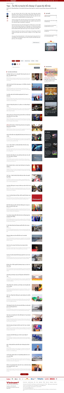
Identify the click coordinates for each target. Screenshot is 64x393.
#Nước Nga (18, 60)
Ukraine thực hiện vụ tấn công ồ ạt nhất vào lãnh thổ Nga (50, 21)
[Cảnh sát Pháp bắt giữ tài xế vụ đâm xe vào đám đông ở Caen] (37, 107)
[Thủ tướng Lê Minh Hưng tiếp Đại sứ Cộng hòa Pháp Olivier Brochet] (37, 127)
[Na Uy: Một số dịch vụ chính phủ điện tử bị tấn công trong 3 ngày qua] (37, 147)
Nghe (47, 140)
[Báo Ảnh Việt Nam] (52, 379)
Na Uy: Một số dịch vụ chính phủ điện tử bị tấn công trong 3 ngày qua (18, 145)
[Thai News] (22, 379)
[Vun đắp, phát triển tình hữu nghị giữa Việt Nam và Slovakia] (37, 97)
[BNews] (12, 379)
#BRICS (22, 60)
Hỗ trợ (37, 382)
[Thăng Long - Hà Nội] (53, 0)
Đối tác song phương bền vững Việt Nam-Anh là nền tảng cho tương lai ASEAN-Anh (19, 365)
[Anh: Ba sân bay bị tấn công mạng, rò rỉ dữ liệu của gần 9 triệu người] (37, 86)
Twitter (7, 16)
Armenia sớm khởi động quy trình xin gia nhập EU (17, 334)
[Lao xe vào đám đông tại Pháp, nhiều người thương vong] (37, 197)
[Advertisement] (26, 51)
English (41, 0)
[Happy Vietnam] (27, 379)
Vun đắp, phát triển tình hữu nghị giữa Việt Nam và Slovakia (17, 95)
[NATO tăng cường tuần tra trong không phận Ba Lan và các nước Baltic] (37, 357)
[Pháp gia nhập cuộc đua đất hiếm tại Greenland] (37, 238)
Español (46, 0)
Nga (37, 60)
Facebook (7, 14)
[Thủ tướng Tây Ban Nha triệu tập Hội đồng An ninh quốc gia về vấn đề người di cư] (37, 307)
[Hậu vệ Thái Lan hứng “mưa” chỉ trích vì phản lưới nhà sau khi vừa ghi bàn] (54, 152)
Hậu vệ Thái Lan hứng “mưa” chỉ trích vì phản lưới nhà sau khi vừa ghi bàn (48, 152)
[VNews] (56, 379)
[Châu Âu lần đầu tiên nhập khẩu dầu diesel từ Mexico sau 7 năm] (37, 137)
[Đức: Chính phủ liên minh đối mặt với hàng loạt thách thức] (37, 347)
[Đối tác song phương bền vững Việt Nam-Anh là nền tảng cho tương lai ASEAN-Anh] (37, 367)
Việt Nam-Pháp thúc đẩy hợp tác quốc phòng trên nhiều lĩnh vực (18, 295)
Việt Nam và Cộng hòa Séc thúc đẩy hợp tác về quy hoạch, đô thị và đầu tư (19, 315)
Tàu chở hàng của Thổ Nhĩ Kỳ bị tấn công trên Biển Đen (50, 31)
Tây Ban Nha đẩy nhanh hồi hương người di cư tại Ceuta (18, 254)
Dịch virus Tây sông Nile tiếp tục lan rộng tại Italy (17, 245)
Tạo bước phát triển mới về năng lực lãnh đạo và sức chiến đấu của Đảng (51, 97)
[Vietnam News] (40, 379)
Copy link (7, 21)
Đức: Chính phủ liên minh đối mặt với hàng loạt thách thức (18, 345)
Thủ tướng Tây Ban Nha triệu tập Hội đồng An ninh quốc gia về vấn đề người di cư (19, 306)
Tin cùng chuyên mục (12, 71)
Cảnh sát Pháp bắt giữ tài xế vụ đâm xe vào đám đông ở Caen (18, 105)
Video (47, 85)
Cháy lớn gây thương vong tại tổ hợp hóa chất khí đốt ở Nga (18, 275)
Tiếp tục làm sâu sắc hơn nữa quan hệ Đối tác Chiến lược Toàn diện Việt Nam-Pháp (19, 115)
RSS (34, 382)
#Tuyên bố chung (27, 60)
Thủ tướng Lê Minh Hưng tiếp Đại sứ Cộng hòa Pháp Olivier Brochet (18, 125)
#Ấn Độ (13, 60)
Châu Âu (12, 3)
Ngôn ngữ (40, 382)
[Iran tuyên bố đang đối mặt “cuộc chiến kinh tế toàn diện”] (54, 145)
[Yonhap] (33, 379)
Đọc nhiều (48, 13)
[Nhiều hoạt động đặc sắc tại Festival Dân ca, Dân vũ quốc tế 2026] (50, 72)
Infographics (49, 66)
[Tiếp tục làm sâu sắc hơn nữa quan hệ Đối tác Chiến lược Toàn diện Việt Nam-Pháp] (37, 117)
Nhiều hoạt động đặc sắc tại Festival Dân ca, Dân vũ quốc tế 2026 (50, 79)
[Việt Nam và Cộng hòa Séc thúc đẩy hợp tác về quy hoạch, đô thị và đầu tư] (37, 317)
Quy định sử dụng (30, 382)
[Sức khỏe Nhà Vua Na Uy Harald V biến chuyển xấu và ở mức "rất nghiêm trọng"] (37, 76)
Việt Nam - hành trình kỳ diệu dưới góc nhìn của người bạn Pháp (18, 176)
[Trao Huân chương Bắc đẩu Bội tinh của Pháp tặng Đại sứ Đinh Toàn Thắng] (37, 217)
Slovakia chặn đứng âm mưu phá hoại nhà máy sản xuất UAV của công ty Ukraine (18, 155)
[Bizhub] (16, 379)
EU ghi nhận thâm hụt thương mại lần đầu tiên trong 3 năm (18, 226)
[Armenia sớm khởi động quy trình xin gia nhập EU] (37, 337)
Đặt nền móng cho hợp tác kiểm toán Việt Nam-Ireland (18, 325)
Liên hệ (55, 382)
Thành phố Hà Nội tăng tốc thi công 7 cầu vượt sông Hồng (51, 112)
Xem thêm (24, 374)
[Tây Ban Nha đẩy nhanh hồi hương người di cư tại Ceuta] (37, 257)
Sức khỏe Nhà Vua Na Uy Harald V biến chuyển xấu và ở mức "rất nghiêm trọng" (18, 74)
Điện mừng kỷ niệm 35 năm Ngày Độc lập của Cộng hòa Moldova (18, 165)
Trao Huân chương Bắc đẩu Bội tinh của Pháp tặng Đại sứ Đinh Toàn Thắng (18, 215)
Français (44, 0)
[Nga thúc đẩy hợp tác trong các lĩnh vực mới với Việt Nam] (37, 188)
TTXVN (44, 382)
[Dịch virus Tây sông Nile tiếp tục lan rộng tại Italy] (37, 247)
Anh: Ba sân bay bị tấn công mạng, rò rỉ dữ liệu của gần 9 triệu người (19, 84)
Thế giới (8, 3)
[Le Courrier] (46, 379)
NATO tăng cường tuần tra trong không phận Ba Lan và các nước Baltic (18, 355)
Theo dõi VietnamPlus (32, 64)
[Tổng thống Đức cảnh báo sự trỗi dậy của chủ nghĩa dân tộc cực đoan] (37, 287)
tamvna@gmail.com (43, 385)
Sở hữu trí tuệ (25, 382)
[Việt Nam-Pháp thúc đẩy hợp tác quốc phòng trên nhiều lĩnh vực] (37, 297)
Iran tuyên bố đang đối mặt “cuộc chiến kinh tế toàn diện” (48, 144)
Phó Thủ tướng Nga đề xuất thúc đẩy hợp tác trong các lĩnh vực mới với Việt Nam (18, 205)
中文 (49, 0)
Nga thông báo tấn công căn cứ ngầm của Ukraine (50, 16)
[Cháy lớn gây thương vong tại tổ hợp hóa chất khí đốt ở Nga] (37, 277)
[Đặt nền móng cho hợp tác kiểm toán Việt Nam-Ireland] (37, 327)
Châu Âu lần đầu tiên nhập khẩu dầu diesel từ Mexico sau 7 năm (19, 135)
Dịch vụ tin (47, 382)
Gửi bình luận (37, 67)
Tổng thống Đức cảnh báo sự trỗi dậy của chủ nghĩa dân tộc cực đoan (18, 285)
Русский (51, 0)
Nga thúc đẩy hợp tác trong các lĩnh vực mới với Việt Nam (19, 185)
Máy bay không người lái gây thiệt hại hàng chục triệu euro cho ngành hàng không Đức (48, 136)
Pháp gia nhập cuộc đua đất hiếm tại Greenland (17, 235)
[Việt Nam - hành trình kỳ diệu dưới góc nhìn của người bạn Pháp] (37, 178)
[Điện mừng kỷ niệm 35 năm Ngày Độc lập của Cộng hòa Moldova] (37, 167)
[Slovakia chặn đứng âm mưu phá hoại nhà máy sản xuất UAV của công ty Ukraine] (37, 157)
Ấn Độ (33, 60)
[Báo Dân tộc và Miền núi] (7, 379)
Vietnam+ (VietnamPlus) (13, 0)
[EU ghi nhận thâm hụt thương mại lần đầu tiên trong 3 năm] (37, 228)
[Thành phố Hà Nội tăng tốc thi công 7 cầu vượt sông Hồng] (51, 106)
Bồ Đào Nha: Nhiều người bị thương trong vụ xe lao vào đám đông (18, 265)
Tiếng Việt (38, 0)
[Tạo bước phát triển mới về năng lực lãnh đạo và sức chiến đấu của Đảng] (51, 91)
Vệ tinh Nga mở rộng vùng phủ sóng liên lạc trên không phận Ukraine (50, 36)
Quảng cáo (51, 382)
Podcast (48, 132)
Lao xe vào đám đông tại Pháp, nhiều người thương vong (18, 195)
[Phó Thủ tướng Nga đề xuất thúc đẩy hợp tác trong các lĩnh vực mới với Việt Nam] (37, 207)
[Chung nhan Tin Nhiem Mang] (52, 384)
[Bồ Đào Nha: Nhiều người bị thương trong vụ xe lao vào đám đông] (37, 267)
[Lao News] (20, 379)
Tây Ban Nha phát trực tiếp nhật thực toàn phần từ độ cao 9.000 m (50, 26)
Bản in (7, 18)
